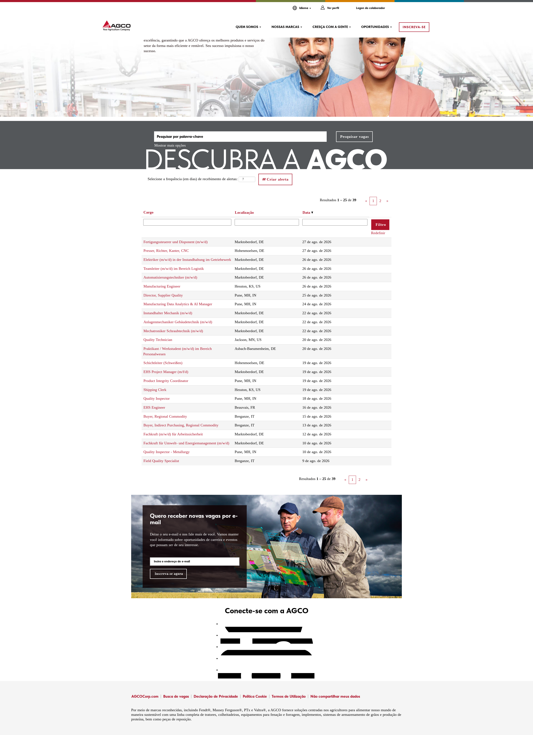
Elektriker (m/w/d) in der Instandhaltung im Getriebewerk (187, 260)
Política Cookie (255, 696)
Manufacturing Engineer (161, 286)
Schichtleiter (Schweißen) (162, 363)
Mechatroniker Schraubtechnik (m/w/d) (173, 331)
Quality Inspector (156, 398)
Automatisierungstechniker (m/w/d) (170, 277)
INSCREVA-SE (414, 27)
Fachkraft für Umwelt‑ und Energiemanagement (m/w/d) (186, 443)
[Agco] (116, 25)
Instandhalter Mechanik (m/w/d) (167, 313)
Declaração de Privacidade (216, 696)
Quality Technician (157, 340)
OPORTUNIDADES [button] (375, 27)
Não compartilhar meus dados (335, 696)
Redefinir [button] (378, 233)
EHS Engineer (154, 407)
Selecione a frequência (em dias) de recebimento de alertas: (193, 179)
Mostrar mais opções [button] (170, 145)
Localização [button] (244, 212)
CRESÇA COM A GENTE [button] (331, 27)
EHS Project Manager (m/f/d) (165, 372)
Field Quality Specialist (161, 461)
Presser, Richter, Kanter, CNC (166, 251)
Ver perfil (333, 8)
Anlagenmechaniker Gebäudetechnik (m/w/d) (177, 322)
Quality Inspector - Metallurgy (166, 452)
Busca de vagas (176, 696)
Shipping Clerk (154, 390)
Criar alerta (277, 179)
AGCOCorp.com (144, 696)
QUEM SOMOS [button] (247, 27)
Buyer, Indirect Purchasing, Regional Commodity (180, 425)
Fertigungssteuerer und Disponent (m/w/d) (175, 242)
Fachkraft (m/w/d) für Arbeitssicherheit (173, 434)
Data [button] (307, 212)
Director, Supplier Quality (163, 295)
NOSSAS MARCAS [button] (285, 27)
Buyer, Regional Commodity (165, 416)
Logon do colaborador (370, 8)
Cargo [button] (148, 212)
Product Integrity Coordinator (165, 381)
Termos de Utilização (289, 696)
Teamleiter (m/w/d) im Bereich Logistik (173, 268)
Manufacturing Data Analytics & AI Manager (177, 304)
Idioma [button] (304, 8)
